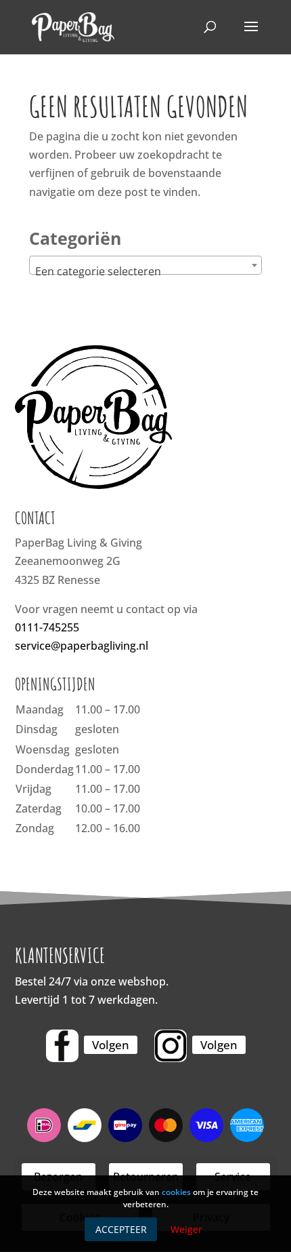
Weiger (186, 1229)
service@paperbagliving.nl (81, 645)
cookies (176, 1192)
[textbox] (145, 271)
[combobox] (145, 265)
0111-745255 (47, 627)
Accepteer (121, 1229)
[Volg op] (62, 1046)
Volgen (110, 1045)
